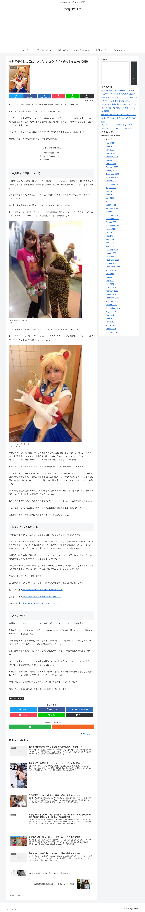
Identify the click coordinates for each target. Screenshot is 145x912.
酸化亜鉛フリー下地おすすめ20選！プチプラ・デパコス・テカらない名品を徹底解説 (118, 118)
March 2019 (111, 329)
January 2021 (111, 253)
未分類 (21, 698)
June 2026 (110, 146)
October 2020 (111, 263)
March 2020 (111, 287)
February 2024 (112, 157)
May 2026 (110, 150)
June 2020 (110, 277)
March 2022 (111, 205)
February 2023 (112, 167)
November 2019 (112, 301)
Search (104, 60)
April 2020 (110, 284)
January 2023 (111, 170)
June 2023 (110, 160)
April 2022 (110, 201)
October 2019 (111, 305)
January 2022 (111, 212)
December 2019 (112, 298)
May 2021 (110, 239)
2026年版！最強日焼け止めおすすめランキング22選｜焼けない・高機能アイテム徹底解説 (118, 107)
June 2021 (110, 236)
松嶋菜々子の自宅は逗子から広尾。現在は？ (41, 597)
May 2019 (110, 322)
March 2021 (111, 246)
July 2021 (110, 232)
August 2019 (111, 311)
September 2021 (113, 226)
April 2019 (110, 325)
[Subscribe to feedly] (30, 727)
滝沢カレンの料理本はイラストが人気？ (39, 603)
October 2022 (111, 181)
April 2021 (110, 243)
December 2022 (112, 174)
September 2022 (113, 184)
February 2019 (112, 332)
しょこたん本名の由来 (50, 156)
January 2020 (111, 294)
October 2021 (111, 222)
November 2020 (112, 260)
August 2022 (111, 188)
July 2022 (110, 191)
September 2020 (113, 267)
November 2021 (112, 219)
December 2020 (112, 256)
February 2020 (112, 291)
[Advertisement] (72, 31)
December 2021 (112, 215)
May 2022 (110, 198)
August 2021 (111, 229)
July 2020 (110, 274)
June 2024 (110, 153)
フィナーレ (46, 159)
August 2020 (111, 270)
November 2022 (112, 177)
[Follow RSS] (73, 727)
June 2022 (110, 195)
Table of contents (49, 148)
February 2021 (112, 250)
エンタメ (13, 698)
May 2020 (110, 281)
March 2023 (111, 164)
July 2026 (110, 143)
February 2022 (112, 208)
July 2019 (110, 315)
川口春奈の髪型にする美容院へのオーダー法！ (42, 590)
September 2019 (113, 308)
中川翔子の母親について (51, 153)
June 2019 (110, 318)
